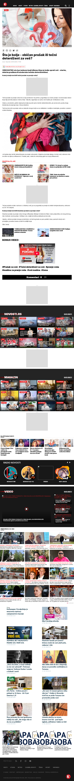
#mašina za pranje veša (14, 270)
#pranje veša (52, 267)
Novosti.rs (13, 314)
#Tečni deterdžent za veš (32, 267)
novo (15, 5)
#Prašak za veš (10, 267)
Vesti (20, 5)
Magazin (11, 377)
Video (8, 491)
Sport (51, 5)
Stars (26, 5)
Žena (46, 5)
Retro (31, 5)
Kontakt (12, 772)
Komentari (34, 277)
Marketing (28, 772)
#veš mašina (33, 270)
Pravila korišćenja (51, 772)
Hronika (57, 5)
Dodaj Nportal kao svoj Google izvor (15, 66)
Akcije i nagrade (38, 772)
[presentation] (67, 462)
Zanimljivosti (38, 5)
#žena (44, 270)
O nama (5, 772)
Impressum (20, 772)
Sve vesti (68, 314)
